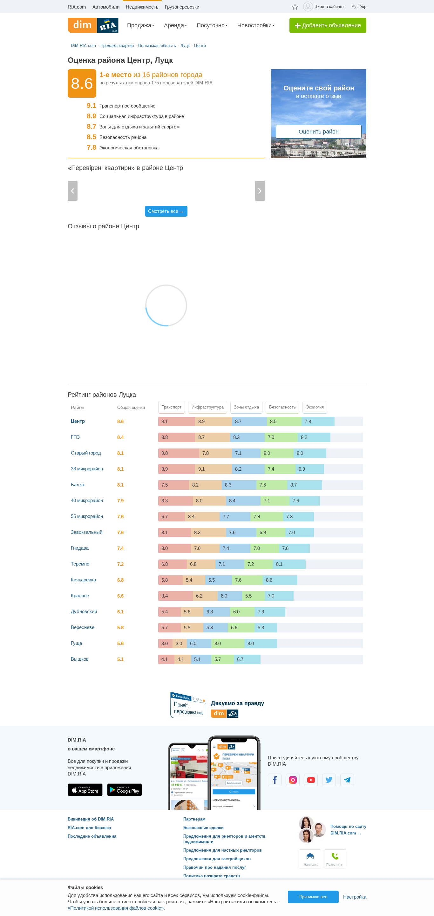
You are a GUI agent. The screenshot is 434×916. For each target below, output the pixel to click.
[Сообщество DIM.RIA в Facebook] (275, 784)
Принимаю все (313, 896)
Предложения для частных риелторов (222, 850)
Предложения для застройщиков (217, 858)
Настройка (354, 897)
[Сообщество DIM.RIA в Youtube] (311, 784)
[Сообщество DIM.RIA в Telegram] (347, 784)
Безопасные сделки (203, 827)
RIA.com (77, 7)
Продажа (139, 25)
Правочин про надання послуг (214, 867)
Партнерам (194, 819)
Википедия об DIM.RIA (91, 819)
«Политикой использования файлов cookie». (116, 908)
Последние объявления (92, 836)
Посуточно (211, 25)
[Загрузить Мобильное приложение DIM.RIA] (86, 794)
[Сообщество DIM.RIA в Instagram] (293, 784)
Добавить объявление (331, 25)
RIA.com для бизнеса (89, 827)
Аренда (174, 25)
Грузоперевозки (182, 7)
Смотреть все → (166, 211)
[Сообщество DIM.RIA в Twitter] (329, 784)
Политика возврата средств (211, 875)
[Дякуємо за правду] (217, 716)
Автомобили (105, 7)
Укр (363, 6)
